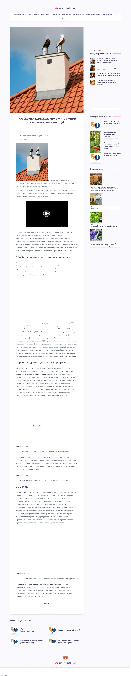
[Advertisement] (47, 290)
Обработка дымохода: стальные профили (36, 132)
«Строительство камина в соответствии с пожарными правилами (106, 82)
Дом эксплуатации (47, 608)
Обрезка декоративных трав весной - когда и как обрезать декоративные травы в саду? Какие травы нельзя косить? (105, 189)
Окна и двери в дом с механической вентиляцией (103, 207)
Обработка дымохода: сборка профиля (34, 136)
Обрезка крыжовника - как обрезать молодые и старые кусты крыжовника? (104, 225)
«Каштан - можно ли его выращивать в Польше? (111, 122)
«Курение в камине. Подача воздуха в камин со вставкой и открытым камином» (107, 60)
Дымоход (23, 139)
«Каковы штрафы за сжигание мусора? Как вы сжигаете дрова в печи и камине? (108, 68)
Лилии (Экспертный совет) (69, 630)
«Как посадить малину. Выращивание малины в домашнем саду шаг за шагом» (111, 145)
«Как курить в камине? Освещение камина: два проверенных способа (108, 74)
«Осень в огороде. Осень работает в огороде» (112, 154)
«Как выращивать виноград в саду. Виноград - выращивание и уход (110, 135)
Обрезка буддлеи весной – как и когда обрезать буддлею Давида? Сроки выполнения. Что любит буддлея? (103, 244)
